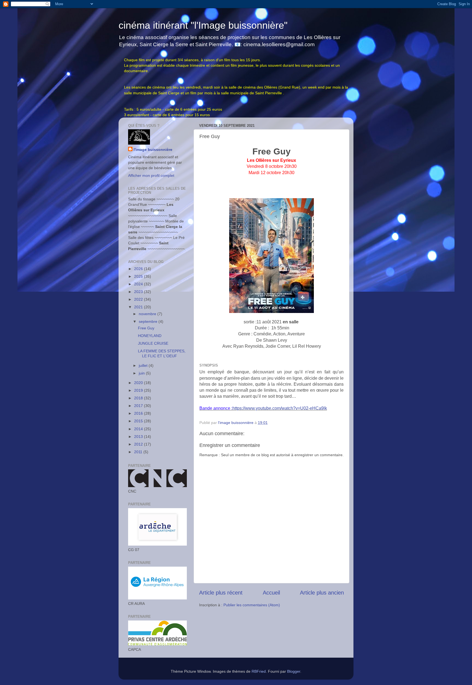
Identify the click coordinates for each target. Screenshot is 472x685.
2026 (139, 269)
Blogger (293, 671)
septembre (148, 321)
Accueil (271, 593)
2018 (139, 398)
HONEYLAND (149, 335)
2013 (139, 436)
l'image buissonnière (153, 149)
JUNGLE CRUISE (153, 343)
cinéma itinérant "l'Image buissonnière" (203, 25)
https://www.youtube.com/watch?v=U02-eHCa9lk (279, 408)
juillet (144, 365)
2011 (138, 452)
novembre (148, 314)
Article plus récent (221, 593)
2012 (139, 444)
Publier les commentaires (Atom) (251, 605)
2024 (139, 284)
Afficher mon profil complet (151, 175)
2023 (139, 291)
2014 (139, 429)
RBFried (259, 671)
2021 (139, 307)
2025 (139, 276)
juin (142, 373)
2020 (139, 382)
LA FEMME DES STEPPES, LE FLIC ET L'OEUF (161, 353)
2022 (139, 299)
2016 (139, 413)
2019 (139, 390)
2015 (139, 421)
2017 (139, 405)
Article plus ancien (322, 593)
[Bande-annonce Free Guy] (271, 311)
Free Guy (146, 328)
